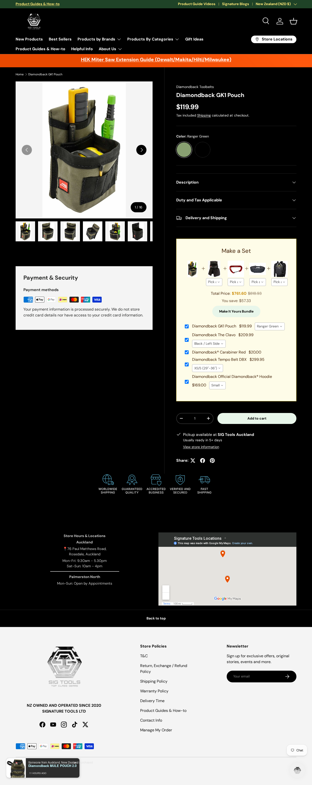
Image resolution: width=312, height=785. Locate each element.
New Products (29, 39)
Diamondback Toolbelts (195, 87)
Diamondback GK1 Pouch (45, 74)
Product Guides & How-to (40, 48)
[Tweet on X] (193, 460)
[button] (293, 21)
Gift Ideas (194, 39)
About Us (107, 48)
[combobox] (214, 282)
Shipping (204, 115)
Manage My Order (156, 730)
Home (20, 74)
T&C (144, 655)
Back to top (156, 618)
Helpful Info (82, 48)
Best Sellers (60, 39)
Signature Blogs (235, 4)
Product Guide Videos (196, 4)
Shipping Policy (153, 681)
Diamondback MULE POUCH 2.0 (52, 766)
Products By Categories (150, 39)
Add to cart (256, 418)
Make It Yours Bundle (236, 311)
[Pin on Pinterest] (212, 460)
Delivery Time (152, 700)
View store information (201, 447)
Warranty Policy (154, 691)
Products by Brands (96, 39)
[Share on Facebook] (202, 460)
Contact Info (151, 720)
